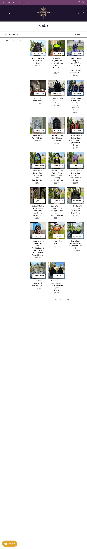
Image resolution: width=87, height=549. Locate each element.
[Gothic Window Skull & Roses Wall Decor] (56, 125)
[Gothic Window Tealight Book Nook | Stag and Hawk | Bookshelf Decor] (56, 195)
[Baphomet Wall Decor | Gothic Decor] (38, 48)
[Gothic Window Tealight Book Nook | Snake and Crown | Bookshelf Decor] (38, 195)
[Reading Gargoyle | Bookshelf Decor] (38, 270)
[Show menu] (4, 13)
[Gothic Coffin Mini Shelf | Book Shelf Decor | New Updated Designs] (75, 88)
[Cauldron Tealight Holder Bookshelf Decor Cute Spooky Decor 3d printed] (56, 48)
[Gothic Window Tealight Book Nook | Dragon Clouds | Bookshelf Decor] (56, 160)
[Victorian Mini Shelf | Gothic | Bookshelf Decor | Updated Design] (56, 270)
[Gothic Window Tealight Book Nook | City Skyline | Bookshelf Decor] (38, 160)
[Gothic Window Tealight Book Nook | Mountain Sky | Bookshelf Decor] (75, 160)
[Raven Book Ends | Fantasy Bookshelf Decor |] (75, 230)
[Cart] (82, 13)
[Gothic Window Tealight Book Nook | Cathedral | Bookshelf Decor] (75, 125)
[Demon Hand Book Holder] (38, 88)
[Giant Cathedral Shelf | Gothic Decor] (56, 88)
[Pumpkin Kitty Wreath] (56, 230)
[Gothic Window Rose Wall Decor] (38, 125)
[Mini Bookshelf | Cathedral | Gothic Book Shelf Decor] (75, 195)
